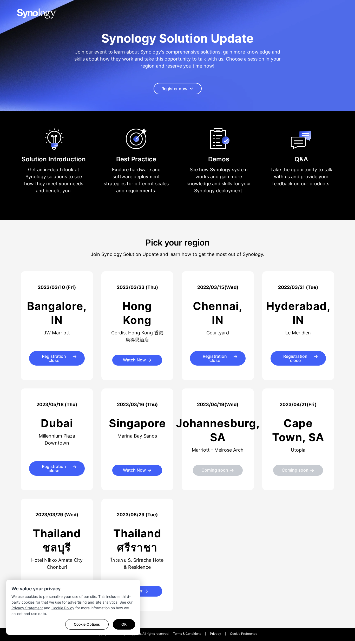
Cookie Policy (62, 608)
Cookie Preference (243, 634)
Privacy (215, 634)
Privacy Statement (27, 608)
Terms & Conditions (187, 634)
